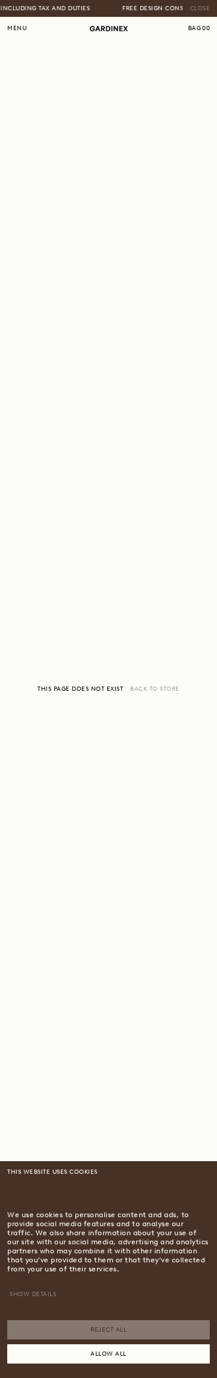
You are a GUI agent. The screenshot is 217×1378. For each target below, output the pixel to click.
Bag (199, 28)
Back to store (155, 689)
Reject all (108, 1329)
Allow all (108, 1354)
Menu (17, 28)
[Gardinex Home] (109, 28)
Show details (33, 1294)
